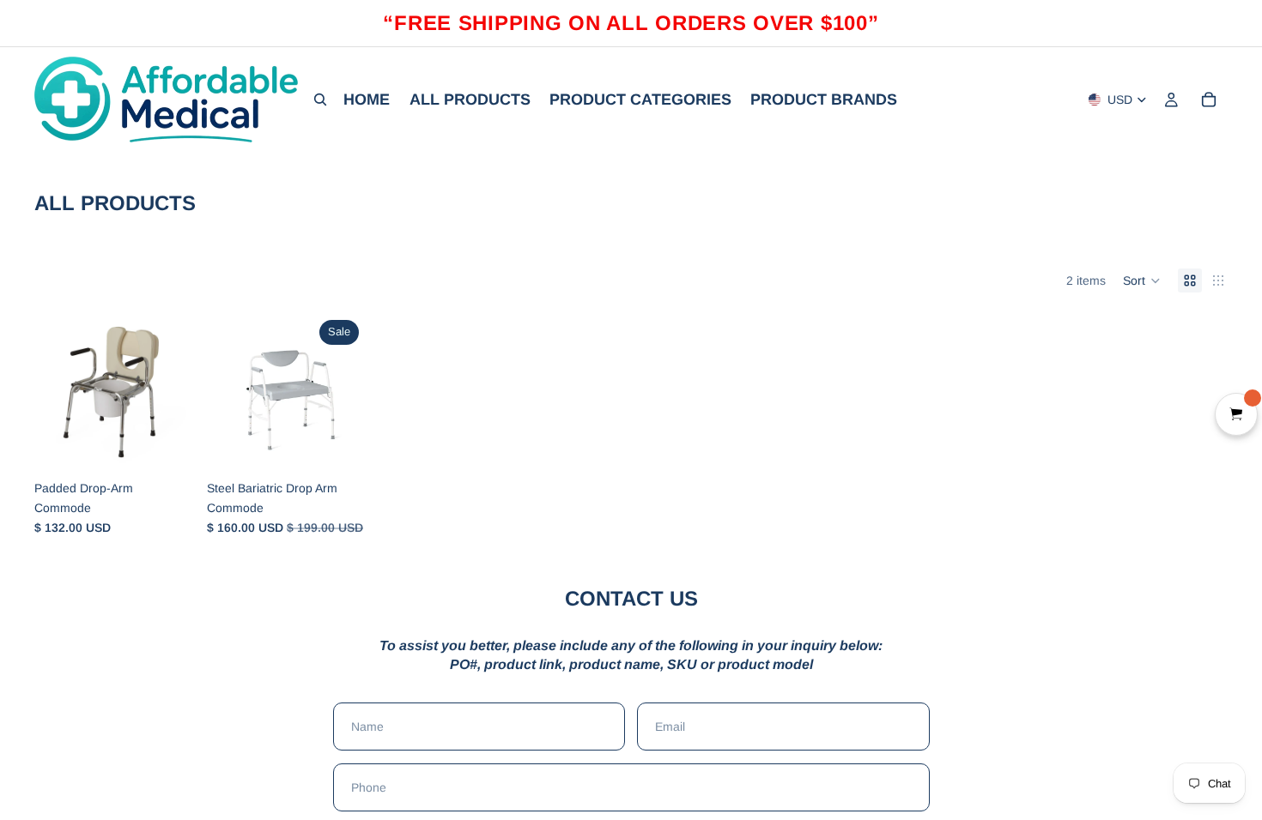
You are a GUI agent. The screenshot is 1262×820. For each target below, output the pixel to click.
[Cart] (1209, 99)
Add (181, 445)
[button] (1142, 280)
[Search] (320, 99)
